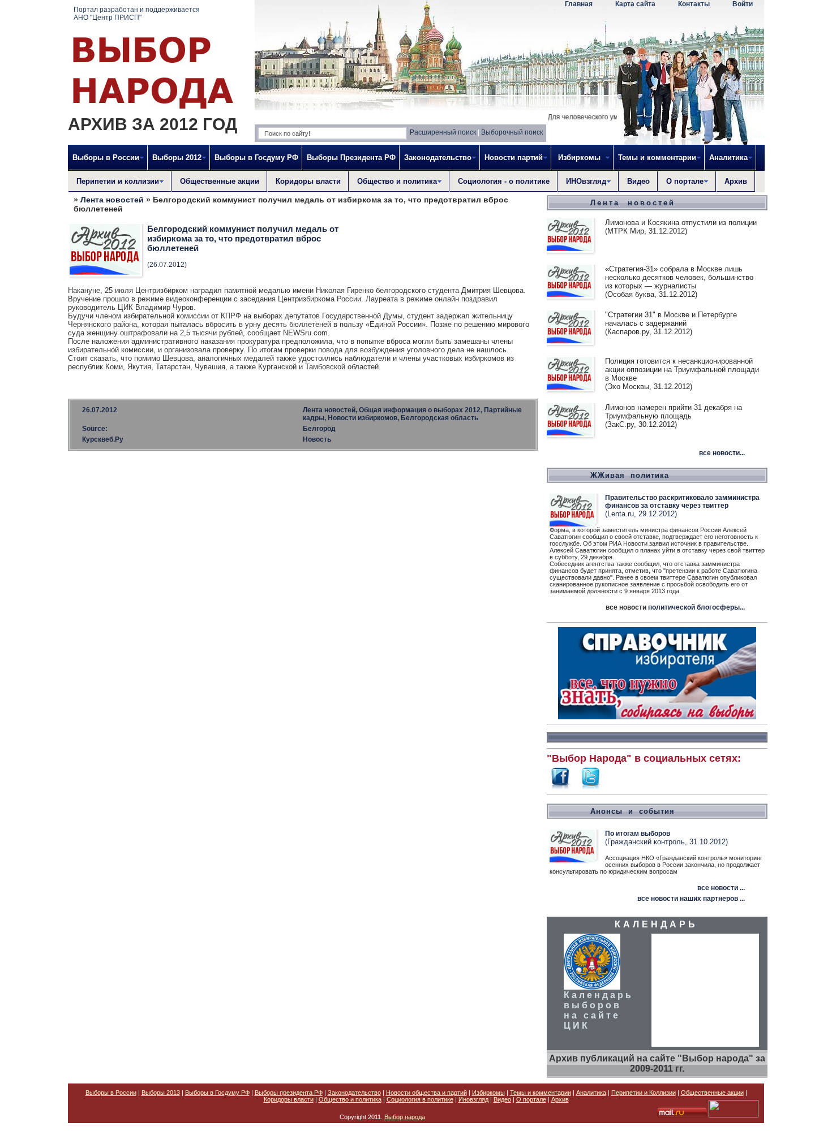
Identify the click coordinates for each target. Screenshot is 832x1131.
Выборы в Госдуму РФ (256, 157)
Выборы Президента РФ (351, 157)
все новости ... (721, 888)
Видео (638, 181)
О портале (531, 1099)
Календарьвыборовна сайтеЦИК (598, 1010)
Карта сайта (635, 4)
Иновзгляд (473, 1099)
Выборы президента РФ (289, 1092)
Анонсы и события (632, 811)
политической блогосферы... (696, 607)
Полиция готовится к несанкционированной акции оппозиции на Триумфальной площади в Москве (682, 369)
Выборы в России (110, 1092)
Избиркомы (488, 1092)
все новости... (722, 453)
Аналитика (591, 1092)
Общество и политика (350, 1099)
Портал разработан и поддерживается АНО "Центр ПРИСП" (137, 13)
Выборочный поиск (512, 132)
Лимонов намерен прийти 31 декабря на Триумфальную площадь (673, 411)
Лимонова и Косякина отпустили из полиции (681, 222)
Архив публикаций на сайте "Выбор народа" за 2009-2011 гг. (657, 1063)
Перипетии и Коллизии (643, 1092)
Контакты (694, 4)
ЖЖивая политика (629, 475)
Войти (742, 4)
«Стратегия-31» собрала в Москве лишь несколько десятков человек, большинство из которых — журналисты (679, 277)
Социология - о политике (504, 181)
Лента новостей (112, 199)
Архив (735, 181)
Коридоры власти (308, 181)
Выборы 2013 (160, 1092)
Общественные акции (219, 181)
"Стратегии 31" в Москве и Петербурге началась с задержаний (671, 318)
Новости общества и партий (426, 1092)
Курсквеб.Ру (102, 439)
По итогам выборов (637, 834)
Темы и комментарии (540, 1092)
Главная (579, 4)
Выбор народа (404, 1116)
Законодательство (354, 1092)
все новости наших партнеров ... (691, 899)
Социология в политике (420, 1099)
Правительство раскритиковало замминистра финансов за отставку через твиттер (682, 502)
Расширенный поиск (443, 132)
